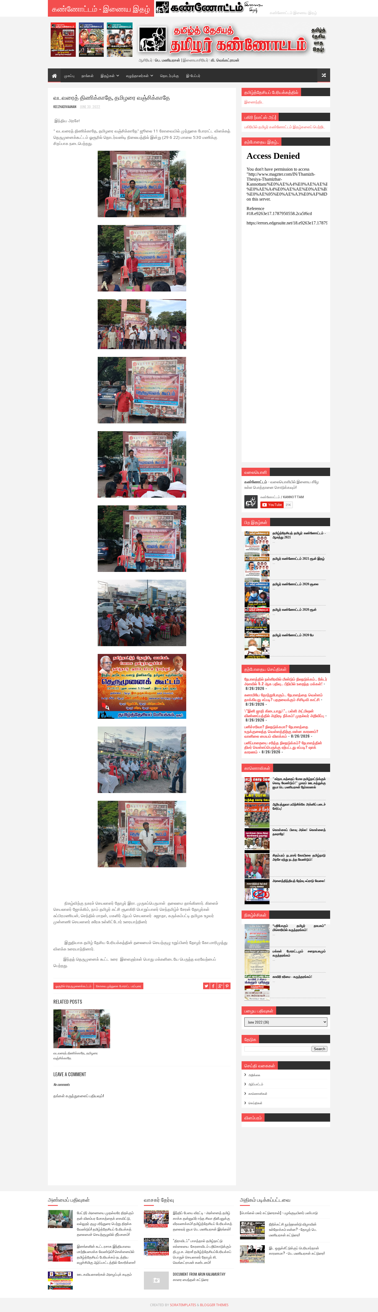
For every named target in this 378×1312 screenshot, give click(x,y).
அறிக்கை (254, 1075)
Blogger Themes (214, 1305)
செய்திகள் (255, 1103)
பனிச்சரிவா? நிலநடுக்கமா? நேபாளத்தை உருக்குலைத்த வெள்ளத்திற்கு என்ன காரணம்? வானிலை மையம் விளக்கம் (281, 731)
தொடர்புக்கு (169, 75)
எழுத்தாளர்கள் (137, 75)
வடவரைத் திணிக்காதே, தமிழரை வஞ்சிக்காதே (75, 1055)
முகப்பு (69, 75)
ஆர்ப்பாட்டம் (255, 1084)
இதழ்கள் (108, 75)
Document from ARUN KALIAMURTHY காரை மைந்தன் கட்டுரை (199, 1276)
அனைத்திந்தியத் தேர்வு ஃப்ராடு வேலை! (299, 881)
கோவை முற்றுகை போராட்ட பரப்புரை (118, 986)
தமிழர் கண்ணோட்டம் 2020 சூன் (295, 610)
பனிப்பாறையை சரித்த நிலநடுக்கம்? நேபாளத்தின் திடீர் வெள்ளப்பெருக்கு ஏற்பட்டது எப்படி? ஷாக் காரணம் (283, 747)
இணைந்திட (253, 101)
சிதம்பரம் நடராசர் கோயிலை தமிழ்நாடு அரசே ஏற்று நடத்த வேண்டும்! (299, 857)
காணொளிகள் (257, 1093)
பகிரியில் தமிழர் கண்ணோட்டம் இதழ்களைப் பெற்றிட (284, 126)
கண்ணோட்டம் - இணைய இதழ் (101, 8)
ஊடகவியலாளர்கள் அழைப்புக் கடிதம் (104, 1274)
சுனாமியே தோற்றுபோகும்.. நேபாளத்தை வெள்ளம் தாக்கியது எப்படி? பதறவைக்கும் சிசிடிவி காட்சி (283, 697)
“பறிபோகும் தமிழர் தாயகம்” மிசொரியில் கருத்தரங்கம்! (299, 928)
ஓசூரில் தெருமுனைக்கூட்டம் (73, 986)
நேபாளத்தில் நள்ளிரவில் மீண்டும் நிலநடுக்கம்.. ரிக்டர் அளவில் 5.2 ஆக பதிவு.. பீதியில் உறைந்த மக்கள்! (285, 681)
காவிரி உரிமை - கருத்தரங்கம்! (292, 977)
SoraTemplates (183, 1305)
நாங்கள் (88, 75)
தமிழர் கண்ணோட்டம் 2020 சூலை (296, 584)
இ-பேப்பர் (193, 75)
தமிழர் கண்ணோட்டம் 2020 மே (293, 635)
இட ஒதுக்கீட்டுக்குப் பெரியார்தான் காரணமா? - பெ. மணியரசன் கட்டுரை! (297, 1250)
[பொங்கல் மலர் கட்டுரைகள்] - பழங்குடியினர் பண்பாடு (279, 1212)
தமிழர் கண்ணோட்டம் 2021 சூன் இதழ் (299, 559)
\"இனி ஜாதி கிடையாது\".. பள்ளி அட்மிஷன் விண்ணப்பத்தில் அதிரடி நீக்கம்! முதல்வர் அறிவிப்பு (284, 713)
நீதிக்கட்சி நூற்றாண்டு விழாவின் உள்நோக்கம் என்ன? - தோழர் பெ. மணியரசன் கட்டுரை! (293, 1229)
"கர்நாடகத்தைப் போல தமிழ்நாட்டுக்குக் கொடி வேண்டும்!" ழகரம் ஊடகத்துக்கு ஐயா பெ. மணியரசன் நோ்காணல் (299, 783)
